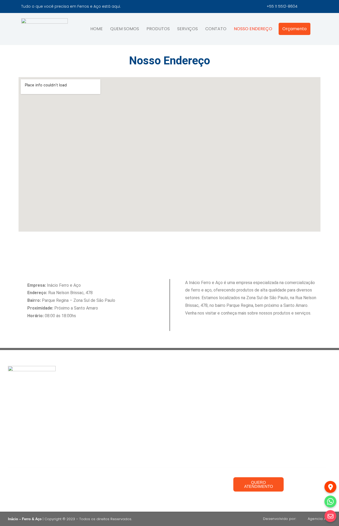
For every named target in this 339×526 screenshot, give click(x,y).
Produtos (158, 29)
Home (96, 29)
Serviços (187, 29)
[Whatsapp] (330, 501)
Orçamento (294, 29)
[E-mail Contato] (330, 516)
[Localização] (330, 487)
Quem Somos (124, 29)
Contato (215, 29)
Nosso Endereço (253, 29)
